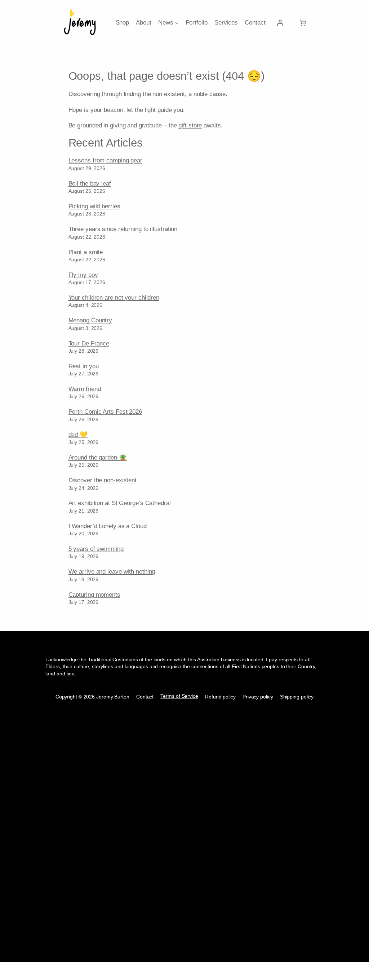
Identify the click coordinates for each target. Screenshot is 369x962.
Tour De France (89, 343)
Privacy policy (258, 697)
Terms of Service (179, 696)
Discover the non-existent (102, 480)
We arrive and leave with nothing (111, 571)
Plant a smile (85, 252)
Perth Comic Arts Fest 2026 (105, 411)
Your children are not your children (114, 297)
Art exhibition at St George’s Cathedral (119, 502)
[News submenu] (176, 22)
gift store (190, 125)
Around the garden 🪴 (97, 457)
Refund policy (220, 697)
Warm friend (84, 388)
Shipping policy (297, 697)
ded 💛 (78, 434)
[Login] (280, 22)
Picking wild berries (94, 206)
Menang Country (90, 320)
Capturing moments (94, 594)
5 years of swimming (96, 548)
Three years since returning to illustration (123, 228)
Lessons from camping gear (105, 160)
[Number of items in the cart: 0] (302, 22)
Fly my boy (83, 274)
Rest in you (83, 366)
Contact (145, 697)
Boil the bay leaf (89, 183)
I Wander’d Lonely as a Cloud (107, 526)
